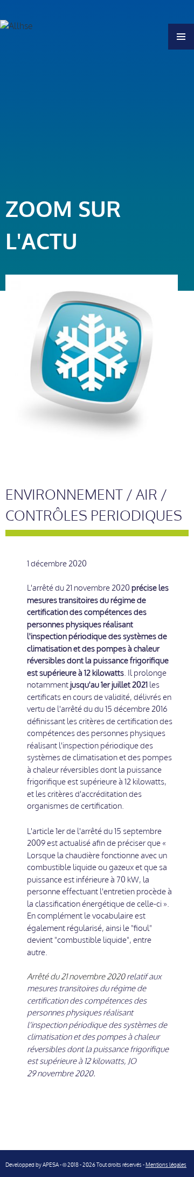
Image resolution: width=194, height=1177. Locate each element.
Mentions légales (166, 1164)
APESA (51, 1164)
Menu (181, 37)
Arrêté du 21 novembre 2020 (77, 976)
